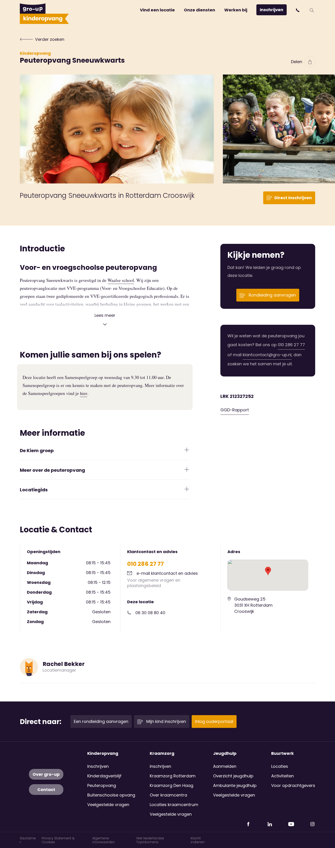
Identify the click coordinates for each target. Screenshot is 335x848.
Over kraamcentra (168, 795)
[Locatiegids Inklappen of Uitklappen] (187, 489)
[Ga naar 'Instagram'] (312, 822)
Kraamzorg (162, 753)
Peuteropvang (101, 785)
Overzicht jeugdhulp (233, 776)
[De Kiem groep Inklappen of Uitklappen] (187, 450)
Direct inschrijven (293, 198)
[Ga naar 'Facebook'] (248, 822)
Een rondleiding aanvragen (101, 721)
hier (83, 393)
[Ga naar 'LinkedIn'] (269, 822)
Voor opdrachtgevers (293, 785)
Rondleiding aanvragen (271, 295)
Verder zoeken (49, 39)
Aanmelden (224, 766)
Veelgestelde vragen (108, 804)
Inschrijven (271, 10)
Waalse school (121, 280)
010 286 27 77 (291, 345)
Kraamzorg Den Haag (171, 785)
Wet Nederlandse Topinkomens (150, 840)
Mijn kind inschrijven (165, 721)
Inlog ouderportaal (214, 721)
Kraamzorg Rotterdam (173, 776)
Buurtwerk (282, 753)
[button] (298, 10)
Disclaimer (28, 840)
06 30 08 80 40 (150, 613)
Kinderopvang (35, 53)
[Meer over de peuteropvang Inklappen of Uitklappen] (187, 469)
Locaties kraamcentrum (174, 804)
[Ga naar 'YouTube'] (291, 822)
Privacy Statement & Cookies (58, 840)
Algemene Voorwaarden (103, 840)
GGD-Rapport (234, 410)
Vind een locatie (157, 10)
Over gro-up (46, 774)
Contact (46, 789)
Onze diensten (199, 10)
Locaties (279, 766)
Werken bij (235, 10)
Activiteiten (282, 776)
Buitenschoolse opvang (111, 795)
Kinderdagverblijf (104, 776)
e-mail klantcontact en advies (167, 573)
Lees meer (105, 315)
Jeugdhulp (225, 753)
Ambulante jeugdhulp (235, 785)
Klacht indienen (198, 840)
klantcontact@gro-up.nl (267, 355)
